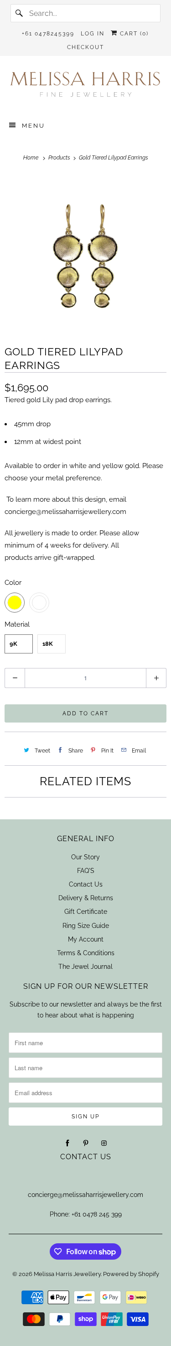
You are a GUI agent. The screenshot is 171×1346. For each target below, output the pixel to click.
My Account (86, 939)
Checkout (85, 47)
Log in (92, 33)
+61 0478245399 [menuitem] (48, 33)
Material (17, 624)
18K (47, 643)
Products (60, 158)
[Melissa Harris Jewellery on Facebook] (67, 1143)
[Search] (19, 13)
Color (13, 582)
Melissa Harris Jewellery (67, 1274)
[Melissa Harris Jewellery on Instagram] (104, 1143)
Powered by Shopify (131, 1274)
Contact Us (86, 884)
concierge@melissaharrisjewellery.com (85, 1194)
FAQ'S (85, 870)
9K (13, 643)
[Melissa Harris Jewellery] (85, 87)
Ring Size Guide (85, 925)
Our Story (85, 857)
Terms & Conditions (85, 953)
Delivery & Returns (85, 898)
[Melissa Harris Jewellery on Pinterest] (86, 1143)
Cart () (133, 33)
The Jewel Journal (85, 966)
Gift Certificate (85, 911)
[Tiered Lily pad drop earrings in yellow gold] (85, 253)
